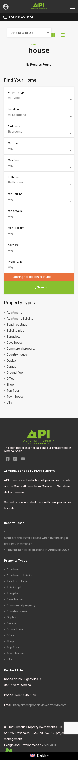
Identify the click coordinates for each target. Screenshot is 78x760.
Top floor (13, 390)
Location (13, 109)
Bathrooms (15, 177)
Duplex (11, 360)
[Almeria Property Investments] (39, 8)
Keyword (13, 244)
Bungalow (13, 336)
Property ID (15, 261)
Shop (10, 384)
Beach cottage (17, 324)
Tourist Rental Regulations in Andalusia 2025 (38, 550)
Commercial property (21, 348)
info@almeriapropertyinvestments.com (39, 705)
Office (10, 378)
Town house (15, 396)
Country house (17, 354)
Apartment (14, 312)
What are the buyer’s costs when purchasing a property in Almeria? (36, 541)
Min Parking (15, 193)
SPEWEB (50, 745)
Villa (9, 402)
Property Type (16, 92)
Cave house (15, 342)
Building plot (15, 330)
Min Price (13, 143)
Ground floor (15, 372)
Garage (11, 366)
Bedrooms (14, 126)
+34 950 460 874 (20, 17)
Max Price (14, 160)
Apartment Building (20, 318)
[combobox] (29, 32)
